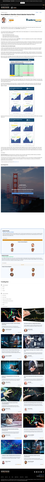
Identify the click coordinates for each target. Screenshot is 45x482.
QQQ (20, 332)
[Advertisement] (22, 220)
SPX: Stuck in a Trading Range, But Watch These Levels (33, 429)
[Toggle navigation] (43, 7)
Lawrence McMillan (8, 355)
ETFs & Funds (4, 295)
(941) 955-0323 (42, 477)
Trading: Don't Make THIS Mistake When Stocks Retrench (11, 455)
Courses (3, 290)
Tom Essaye (30, 355)
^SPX (20, 464)
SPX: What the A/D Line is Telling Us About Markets (32, 323)
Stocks (3, 304)
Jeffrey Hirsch (7, 382)
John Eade (29, 382)
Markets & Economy (5, 302)
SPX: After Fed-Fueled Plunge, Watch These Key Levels (33, 402)
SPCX (19, 464)
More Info (22, 2)
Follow (12, 20)
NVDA (17, 464)
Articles (3, 286)
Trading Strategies (4, 306)
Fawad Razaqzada (8, 329)
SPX (17, 16)
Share (37, 12)
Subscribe (22, 264)
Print (40, 12)
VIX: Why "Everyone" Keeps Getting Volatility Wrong (10, 349)
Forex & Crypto (4, 297)
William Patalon (8, 461)
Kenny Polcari (30, 408)
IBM (41, 411)
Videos (3, 288)
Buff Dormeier (30, 329)
